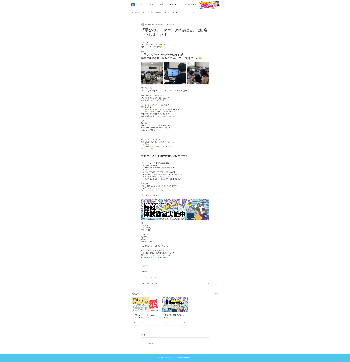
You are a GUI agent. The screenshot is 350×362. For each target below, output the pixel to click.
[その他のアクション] (208, 25)
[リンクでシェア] (155, 278)
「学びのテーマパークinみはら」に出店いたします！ (145, 316)
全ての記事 (135, 12)
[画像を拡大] (152, 73)
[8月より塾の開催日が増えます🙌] (175, 304)
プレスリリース (147, 12)
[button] (215, 12)
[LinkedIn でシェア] (151, 278)
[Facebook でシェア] (142, 278)
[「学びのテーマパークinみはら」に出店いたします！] (145, 304)
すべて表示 (214, 293)
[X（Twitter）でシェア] (146, 278)
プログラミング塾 (188, 12)
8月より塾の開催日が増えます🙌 (174, 316)
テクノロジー (175, 12)
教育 (166, 12)
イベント (145, 267)
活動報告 (158, 12)
